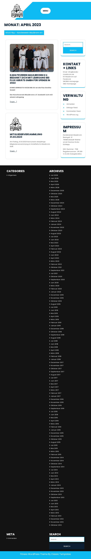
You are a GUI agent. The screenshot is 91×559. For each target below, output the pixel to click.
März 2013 (55, 513)
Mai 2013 (54, 507)
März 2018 (55, 353)
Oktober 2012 (56, 525)
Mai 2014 (54, 476)
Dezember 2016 (57, 399)
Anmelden (71, 104)
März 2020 (55, 286)
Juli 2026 (54, 175)
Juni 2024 (55, 215)
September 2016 (57, 408)
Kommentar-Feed (74, 111)
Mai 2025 (54, 197)
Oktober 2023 (56, 230)
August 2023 (56, 233)
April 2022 (55, 258)
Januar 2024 (56, 224)
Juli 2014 (54, 470)
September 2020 (58, 279)
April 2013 (55, 510)
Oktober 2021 (56, 267)
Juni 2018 (54, 344)
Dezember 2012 (57, 519)
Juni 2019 (54, 310)
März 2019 (55, 319)
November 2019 (57, 298)
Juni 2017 (54, 381)
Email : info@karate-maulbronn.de (71, 73)
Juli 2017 (54, 378)
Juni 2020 (55, 283)
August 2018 (56, 338)
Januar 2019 (56, 325)
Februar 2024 (56, 221)
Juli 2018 (54, 341)
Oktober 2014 (56, 464)
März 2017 (55, 390)
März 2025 (55, 200)
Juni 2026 (55, 178)
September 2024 (58, 209)
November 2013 (57, 491)
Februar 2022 (56, 264)
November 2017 (57, 365)
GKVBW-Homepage (71, 81)
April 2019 (55, 316)
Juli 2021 (54, 273)
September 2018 (57, 335)
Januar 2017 (56, 396)
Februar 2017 (56, 393)
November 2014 (57, 460)
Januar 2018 (56, 359)
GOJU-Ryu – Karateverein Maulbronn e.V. (24, 32)
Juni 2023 (55, 240)
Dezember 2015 (57, 433)
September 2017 (57, 372)
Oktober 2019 (56, 301)
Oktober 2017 (56, 368)
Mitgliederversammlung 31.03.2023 (26, 136)
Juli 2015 (54, 445)
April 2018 (55, 350)
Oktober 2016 (56, 405)
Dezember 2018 (57, 329)
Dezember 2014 (57, 457)
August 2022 (56, 252)
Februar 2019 (56, 322)
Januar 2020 (56, 292)
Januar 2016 (56, 430)
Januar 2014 (56, 485)
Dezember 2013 (57, 488)
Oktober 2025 (56, 194)
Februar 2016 (56, 427)
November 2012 (57, 522)
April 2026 (55, 184)
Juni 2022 (55, 255)
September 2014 (57, 467)
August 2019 (56, 304)
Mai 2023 (54, 243)
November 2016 (57, 402)
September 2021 (57, 270)
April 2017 (54, 387)
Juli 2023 (54, 236)
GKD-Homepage (69, 84)
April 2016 (55, 421)
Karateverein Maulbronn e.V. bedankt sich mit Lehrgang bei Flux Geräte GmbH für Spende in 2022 (30, 79)
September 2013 (57, 497)
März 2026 (55, 187)
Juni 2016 (54, 414)
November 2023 (57, 227)
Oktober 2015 (56, 439)
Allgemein (12, 175)
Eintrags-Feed (72, 107)
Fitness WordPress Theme (34, 554)
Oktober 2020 (56, 276)
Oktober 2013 (56, 494)
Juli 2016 (54, 411)
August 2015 (56, 442)
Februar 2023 (56, 249)
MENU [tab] (45, 11)
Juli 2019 (54, 307)
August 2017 (55, 375)
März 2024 (55, 218)
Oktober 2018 (56, 332)
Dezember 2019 (57, 295)
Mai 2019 (54, 313)
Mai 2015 (54, 448)
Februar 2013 (56, 516)
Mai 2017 (54, 384)
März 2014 (55, 482)
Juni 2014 (54, 473)
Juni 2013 (54, 503)
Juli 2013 (54, 500)
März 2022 (55, 261)
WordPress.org (72, 115)
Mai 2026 (54, 181)
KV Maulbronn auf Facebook (70, 78)
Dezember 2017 (57, 362)
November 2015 (57, 436)
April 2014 (55, 479)
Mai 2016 (54, 418)
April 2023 (55, 246)
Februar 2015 (56, 454)
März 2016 (55, 424)
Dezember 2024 (57, 203)
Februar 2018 (56, 356)
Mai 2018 (54, 347)
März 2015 (55, 451)
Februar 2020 (56, 289)
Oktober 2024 (56, 206)
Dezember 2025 (57, 190)
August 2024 (56, 212)
